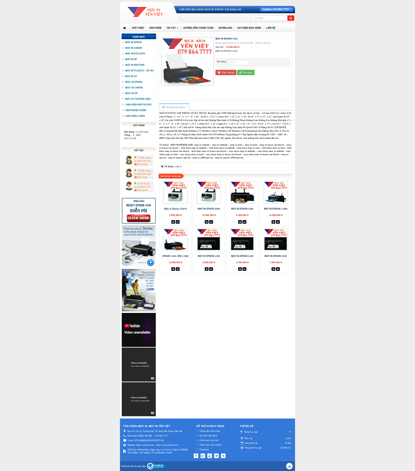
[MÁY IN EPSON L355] (209, 239)
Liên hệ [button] (270, 27)
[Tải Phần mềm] (139, 210)
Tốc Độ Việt (139, 466)
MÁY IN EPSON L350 (242, 256)
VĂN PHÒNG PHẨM (135, 110)
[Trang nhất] (125, 28)
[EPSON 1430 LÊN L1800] (175, 239)
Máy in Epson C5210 (175, 208)
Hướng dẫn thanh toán (209, 430)
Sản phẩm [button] (155, 27)
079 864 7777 (281, 9)
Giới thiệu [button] (138, 27)
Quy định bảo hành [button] (249, 27)
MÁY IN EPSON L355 (209, 256)
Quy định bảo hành (208, 435)
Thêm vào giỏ (227, 72)
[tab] (174, 107)
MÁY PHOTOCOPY (135, 53)
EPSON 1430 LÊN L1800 (175, 256)
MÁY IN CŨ (131, 76)
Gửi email (142, 164)
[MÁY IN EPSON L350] (242, 239)
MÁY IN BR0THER (134, 64)
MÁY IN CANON (133, 47)
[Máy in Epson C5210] (175, 192)
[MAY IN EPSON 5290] (209, 192)
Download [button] (225, 27)
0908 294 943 (144, 173)
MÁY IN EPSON (133, 42)
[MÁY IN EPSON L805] (242, 192)
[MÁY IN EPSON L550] (276, 239)
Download (203, 449)
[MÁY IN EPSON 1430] (188, 61)
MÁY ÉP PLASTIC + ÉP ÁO (139, 70)
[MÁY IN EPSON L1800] (276, 192)
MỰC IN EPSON (133, 81)
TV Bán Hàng (144, 157)
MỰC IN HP (131, 93)
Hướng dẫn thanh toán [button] (198, 27)
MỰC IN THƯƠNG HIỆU (138, 98)
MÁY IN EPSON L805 (242, 208)
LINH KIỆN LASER (135, 115)
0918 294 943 (144, 160)
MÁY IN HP (131, 59)
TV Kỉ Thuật (143, 183)
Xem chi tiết (130, 138)
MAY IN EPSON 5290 (209, 208)
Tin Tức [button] (171, 27)
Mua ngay (247, 72)
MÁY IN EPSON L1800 (275, 208)
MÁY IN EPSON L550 (276, 256)
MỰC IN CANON (134, 87)
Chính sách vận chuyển (210, 444)
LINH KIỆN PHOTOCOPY (138, 104)
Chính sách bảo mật (208, 440)
